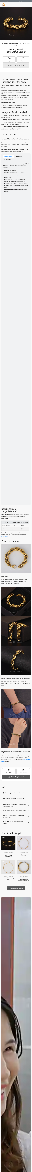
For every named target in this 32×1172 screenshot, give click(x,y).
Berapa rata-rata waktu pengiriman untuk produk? (13, 822)
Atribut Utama (8, 156)
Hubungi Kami (5, 536)
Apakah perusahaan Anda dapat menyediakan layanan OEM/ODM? (14, 805)
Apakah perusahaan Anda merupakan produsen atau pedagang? (15, 793)
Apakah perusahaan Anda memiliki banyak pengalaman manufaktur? (13, 799)
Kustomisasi (7, 159)
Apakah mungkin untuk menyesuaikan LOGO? (14, 810)
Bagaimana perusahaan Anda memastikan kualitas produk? (13, 816)
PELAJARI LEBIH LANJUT (17, 888)
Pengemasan (19, 156)
